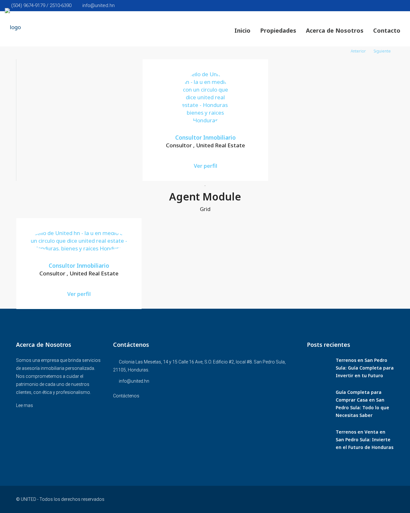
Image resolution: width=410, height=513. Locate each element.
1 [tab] (205, 186)
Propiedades (278, 30)
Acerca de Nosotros (335, 30)
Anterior (358, 51)
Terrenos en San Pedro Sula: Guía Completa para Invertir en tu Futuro (365, 368)
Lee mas (24, 405)
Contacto (386, 30)
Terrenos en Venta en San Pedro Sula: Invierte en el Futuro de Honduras (364, 439)
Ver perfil (205, 165)
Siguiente (382, 51)
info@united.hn (134, 381)
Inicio (242, 30)
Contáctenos (126, 395)
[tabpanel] (205, 120)
